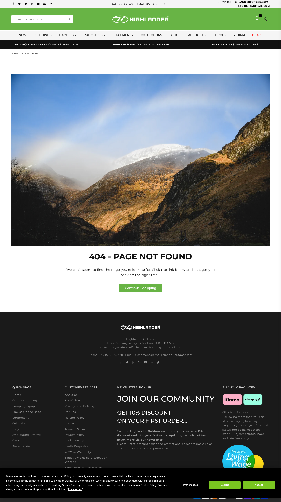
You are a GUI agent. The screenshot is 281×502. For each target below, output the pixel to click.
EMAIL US (143, 4)
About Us (71, 394)
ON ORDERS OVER (140, 44)
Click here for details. (237, 412)
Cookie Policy (74, 440)
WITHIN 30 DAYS (235, 44)
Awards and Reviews (26, 434)
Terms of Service (76, 429)
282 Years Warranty (78, 452)
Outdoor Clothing (24, 400)
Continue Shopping (140, 288)
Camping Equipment (27, 406)
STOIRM (239, 35)
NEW (22, 35)
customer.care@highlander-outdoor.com (164, 354)
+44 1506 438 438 (123, 4)
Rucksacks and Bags (26, 411)
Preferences (190, 484)
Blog (174, 35)
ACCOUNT (196, 35)
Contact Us (72, 423)
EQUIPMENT (122, 35)
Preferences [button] (75, 489)
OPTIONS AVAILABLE (46, 44)
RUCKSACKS (93, 35)
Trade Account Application (83, 467)
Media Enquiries (76, 446)
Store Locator (21, 446)
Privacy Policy (74, 434)
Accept (259, 484)
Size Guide (72, 400)
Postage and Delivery (80, 406)
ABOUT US (160, 4)
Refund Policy (74, 417)
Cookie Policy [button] (148, 485)
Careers (17, 440)
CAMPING (67, 35)
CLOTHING (42, 35)
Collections (151, 35)
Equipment (20, 417)
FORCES (219, 35)
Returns (70, 411)
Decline (225, 484)
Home (14, 53)
